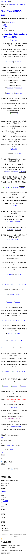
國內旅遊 (11, 449)
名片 (4, 28)
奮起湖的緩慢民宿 (16, 426)
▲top (2, 452)
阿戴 (2, 437)
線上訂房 (14, 407)
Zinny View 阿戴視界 (11, 11)
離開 (8, 553)
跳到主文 (3, 15)
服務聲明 (16, 536)
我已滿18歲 (3, 553)
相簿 (4, 25)
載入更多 (3, 455)
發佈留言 (3, 463)
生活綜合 (12, 22)
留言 (12, 445)
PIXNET (6, 534)
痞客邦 (8, 445)
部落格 (5, 26)
